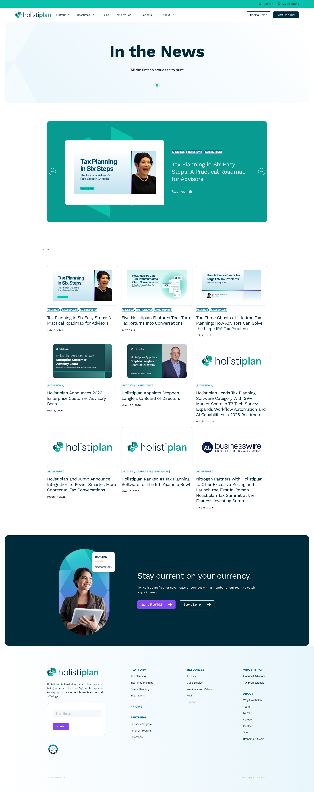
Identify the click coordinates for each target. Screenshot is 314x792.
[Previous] (52, 171)
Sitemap (246, 777)
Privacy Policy (260, 777)
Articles (178, 152)
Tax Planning (213, 152)
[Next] (261, 171)
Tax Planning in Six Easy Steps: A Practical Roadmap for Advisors (209, 171)
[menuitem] (288, 3)
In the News (194, 152)
